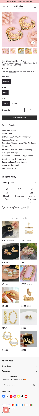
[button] (4, 7)
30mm (5, 103)
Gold (5, 92)
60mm (14, 103)
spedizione (12, 71)
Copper (6, 81)
